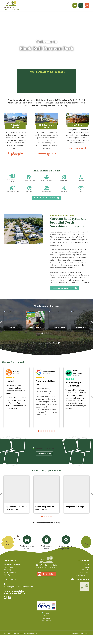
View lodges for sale (76, 148)
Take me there (43, 453)
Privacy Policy (84, 572)
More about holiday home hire (46, 154)
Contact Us (85, 570)
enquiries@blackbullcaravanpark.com (18, 586)
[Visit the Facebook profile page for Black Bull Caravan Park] (5, 597)
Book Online (49, 574)
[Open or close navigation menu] (74, 5)
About (87, 567)
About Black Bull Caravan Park (63, 288)
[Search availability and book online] (87, 5)
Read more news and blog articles (45, 523)
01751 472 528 (11, 579)
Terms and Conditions (81, 575)
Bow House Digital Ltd (83, 633)
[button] (42, 333)
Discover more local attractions (45, 343)
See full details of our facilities (45, 198)
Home (87, 564)
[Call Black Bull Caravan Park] (80, 5)
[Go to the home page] (11, 5)
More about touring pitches (15, 154)
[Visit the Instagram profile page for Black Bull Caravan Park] (9, 597)
